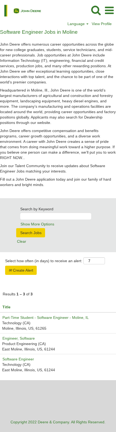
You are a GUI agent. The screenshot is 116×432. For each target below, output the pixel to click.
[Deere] (20, 10)
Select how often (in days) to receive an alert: (43, 261)
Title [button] (6, 307)
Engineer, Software (18, 338)
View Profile (102, 24)
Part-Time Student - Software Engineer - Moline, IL (45, 317)
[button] (109, 10)
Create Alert (22, 270)
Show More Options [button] (37, 224)
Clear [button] (21, 241)
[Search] (96, 10)
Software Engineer (18, 359)
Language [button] (76, 24)
